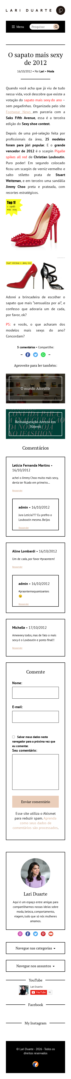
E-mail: (17, 707)
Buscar (56, 27)
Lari (41, 71)
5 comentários (26, 347)
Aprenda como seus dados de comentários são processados (35, 823)
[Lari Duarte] (35, 10)
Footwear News (19, 112)
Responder (17, 490)
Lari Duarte (35, 894)
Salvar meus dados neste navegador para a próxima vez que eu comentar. (33, 741)
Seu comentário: (24, 750)
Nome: (17, 683)
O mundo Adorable (35, 388)
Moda (50, 71)
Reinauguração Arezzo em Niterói (35, 424)
